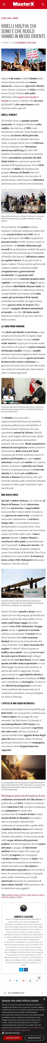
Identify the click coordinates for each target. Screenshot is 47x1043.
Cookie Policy (33, 1027)
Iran (29, 895)
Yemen (19, 897)
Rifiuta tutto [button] (34, 1038)
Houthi (23, 895)
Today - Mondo (12, 18)
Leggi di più (25, 1030)
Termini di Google (14, 1030)
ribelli (12, 897)
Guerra (9, 895)
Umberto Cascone (26, 43)
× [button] (44, 999)
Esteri (3, 18)
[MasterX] (23, 4)
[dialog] (23, 1019)
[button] (23, 1033)
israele (35, 895)
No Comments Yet (16, 993)
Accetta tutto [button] (12, 1038)
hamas (16, 895)
